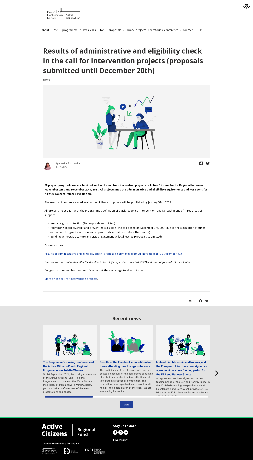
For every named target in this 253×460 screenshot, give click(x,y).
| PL (198, 30)
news (85, 30)
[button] (200, 301)
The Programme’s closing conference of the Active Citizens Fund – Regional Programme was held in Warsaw (68, 366)
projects (141, 30)
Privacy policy (120, 439)
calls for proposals (105, 30)
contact (188, 30)
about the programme (59, 30)
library (130, 30)
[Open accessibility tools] (246, 6)
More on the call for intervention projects (71, 279)
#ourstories (155, 30)
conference (171, 30)
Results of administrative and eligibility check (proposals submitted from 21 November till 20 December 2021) (114, 253)
